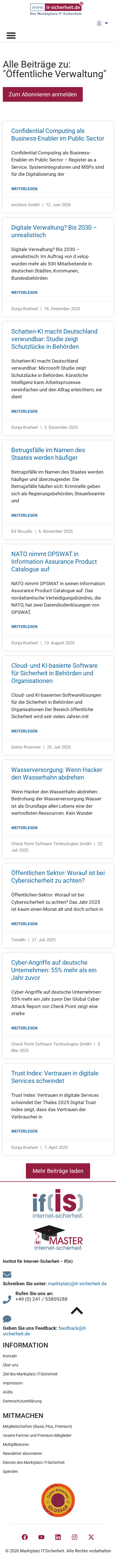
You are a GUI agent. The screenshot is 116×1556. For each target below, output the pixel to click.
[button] (58, 1170)
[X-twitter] (91, 1537)
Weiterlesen (24, 189)
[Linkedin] (58, 1537)
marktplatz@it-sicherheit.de (77, 1283)
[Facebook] (25, 1537)
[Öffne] (106, 23)
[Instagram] (74, 1537)
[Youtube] (41, 1537)
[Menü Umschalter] (11, 35)
